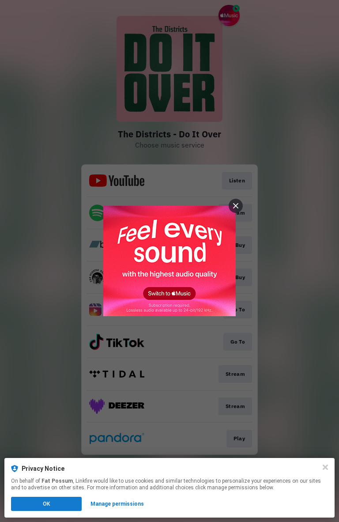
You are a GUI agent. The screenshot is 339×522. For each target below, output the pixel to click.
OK (46, 504)
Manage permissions (117, 504)
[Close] (325, 467)
